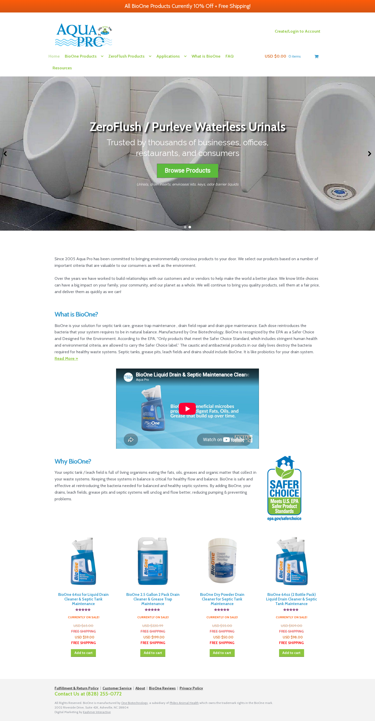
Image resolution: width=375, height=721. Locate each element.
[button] (5, 154)
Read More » (66, 358)
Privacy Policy (191, 688)
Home (54, 56)
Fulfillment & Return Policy (77, 688)
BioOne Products (81, 56)
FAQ (230, 56)
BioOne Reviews (162, 688)
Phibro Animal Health (184, 703)
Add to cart (83, 653)
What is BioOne (206, 56)
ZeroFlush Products (126, 56)
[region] (187, 153)
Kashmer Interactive (97, 712)
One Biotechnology (134, 703)
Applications (168, 56)
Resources (62, 67)
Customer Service (117, 688)
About (140, 688)
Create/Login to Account (297, 31)
